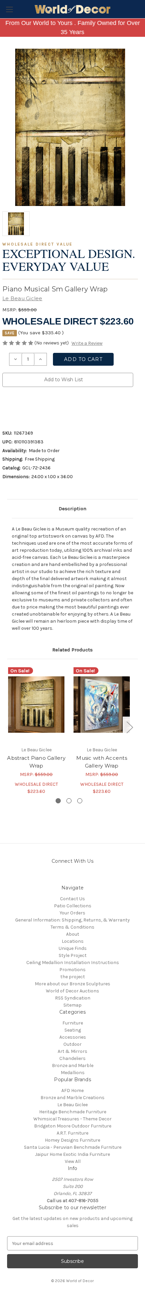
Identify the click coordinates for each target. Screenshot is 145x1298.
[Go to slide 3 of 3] (79, 800)
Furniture (72, 1023)
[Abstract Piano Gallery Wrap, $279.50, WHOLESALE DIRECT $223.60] (36, 704)
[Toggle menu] (9, 9)
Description (72, 508)
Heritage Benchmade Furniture (72, 1112)
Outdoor (72, 1044)
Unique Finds (73, 948)
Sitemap (72, 1005)
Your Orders (72, 913)
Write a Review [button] (87, 343)
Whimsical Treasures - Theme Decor (72, 1119)
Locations (73, 941)
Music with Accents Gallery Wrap (101, 762)
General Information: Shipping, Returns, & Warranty (72, 920)
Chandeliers (72, 1058)
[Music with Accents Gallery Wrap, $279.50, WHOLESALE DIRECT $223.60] (102, 704)
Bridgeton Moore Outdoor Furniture (72, 1126)
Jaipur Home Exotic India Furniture (72, 1154)
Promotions (72, 969)
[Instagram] (54, 876)
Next (129, 727)
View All (73, 1161)
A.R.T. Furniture (72, 1133)
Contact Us (72, 899)
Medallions (73, 1072)
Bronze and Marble (72, 1065)
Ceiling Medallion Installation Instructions (72, 962)
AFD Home (72, 1090)
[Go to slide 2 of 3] (68, 800)
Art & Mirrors (72, 1051)
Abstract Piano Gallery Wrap (36, 762)
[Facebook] (5, 406)
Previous (9, 727)
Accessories (72, 1037)
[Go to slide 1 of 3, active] (58, 800)
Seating (72, 1030)
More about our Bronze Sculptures (72, 984)
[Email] (17, 406)
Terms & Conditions (72, 927)
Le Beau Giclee (72, 1105)
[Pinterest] (63, 406)
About (72, 934)
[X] (40, 406)
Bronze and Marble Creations (72, 1097)
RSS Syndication (72, 998)
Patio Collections (72, 906)
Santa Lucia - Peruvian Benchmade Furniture (72, 1147)
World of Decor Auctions (72, 991)
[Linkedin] (51, 406)
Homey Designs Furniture (72, 1140)
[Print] (28, 406)
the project (72, 977)
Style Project (73, 955)
